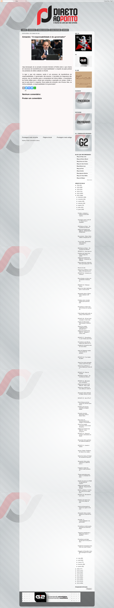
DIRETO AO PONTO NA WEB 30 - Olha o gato (84, 385)
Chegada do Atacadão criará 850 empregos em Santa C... (85, 552)
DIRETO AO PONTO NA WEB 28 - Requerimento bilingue (84, 487)
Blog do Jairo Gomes (82, 163)
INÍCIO (24, 30)
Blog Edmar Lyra (81, 166)
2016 (78, 577)
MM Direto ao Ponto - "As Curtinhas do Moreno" (84, 227)
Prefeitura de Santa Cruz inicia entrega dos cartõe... (84, 254)
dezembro (80, 197)
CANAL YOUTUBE (55, 30)
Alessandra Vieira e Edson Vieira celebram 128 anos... (84, 295)
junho (79, 209)
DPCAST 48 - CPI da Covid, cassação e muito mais (85, 319)
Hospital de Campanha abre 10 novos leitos (85, 346)
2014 (78, 581)
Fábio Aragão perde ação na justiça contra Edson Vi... (85, 314)
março (80, 562)
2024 (78, 189)
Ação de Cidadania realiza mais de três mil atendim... (84, 352)
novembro (80, 199)
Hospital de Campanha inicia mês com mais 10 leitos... (85, 546)
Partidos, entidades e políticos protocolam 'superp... (83, 214)
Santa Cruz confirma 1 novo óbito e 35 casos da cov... (85, 270)
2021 (78, 195)
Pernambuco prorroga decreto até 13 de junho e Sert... (85, 540)
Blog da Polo (80, 168)
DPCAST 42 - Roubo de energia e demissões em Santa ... (84, 435)
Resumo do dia (81, 267)
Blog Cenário (80, 171)
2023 (78, 191)
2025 (78, 187)
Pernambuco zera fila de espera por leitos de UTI (84, 342)
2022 (78, 193)
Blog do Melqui (81, 178)
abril (79, 560)
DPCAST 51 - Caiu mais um (85, 251)
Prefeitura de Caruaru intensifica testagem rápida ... (83, 408)
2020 (78, 569)
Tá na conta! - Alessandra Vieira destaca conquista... (84, 243)
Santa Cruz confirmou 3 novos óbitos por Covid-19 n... (85, 367)
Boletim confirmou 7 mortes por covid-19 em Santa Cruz (84, 491)
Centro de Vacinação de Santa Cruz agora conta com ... (84, 508)
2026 (78, 185)
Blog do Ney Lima (81, 156)
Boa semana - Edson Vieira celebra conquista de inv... (85, 237)
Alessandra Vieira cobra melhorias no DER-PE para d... (84, 462)
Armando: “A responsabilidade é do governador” (84, 521)
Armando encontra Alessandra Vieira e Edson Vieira (83, 414)
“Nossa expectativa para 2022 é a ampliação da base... (84, 475)
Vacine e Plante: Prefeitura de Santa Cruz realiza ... (84, 451)
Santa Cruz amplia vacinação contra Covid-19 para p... (84, 425)
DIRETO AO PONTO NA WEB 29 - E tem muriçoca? (84, 430)
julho (79, 207)
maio (79, 558)
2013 (78, 583)
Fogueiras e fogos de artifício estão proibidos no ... (84, 469)
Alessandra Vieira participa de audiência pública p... (84, 440)
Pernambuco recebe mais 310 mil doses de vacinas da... (84, 308)
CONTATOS (32, 30)
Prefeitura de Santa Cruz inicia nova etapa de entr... (84, 501)
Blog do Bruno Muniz (82, 159)
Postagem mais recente (30, 137)
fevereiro (80, 564)
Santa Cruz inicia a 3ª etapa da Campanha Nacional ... (85, 456)
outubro (80, 201)
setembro (80, 203)
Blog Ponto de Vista (82, 161)
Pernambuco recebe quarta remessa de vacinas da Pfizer (84, 527)
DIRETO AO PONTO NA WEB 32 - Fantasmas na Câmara (84, 259)
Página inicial (47, 137)
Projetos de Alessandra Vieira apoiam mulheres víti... (84, 323)
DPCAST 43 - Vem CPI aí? (84, 398)
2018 (78, 573)
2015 (78, 579)
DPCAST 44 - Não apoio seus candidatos (84, 381)
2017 (78, 575)
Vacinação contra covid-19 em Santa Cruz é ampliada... (84, 221)
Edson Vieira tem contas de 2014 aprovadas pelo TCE (85, 263)
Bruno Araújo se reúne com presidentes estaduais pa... (84, 279)
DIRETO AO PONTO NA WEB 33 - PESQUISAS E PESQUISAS (84, 231)
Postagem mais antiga (64, 137)
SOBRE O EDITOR (43, 30)
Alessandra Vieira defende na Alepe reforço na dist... (85, 393)
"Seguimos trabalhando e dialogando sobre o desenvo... (84, 534)
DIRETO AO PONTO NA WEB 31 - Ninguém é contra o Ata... (84, 332)
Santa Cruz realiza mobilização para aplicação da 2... (82, 327)
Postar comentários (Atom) (33, 140)
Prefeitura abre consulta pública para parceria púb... (84, 301)
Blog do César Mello (82, 175)
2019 (78, 571)
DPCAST (65, 30)
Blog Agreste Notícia (82, 173)
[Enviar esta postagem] (25, 90)
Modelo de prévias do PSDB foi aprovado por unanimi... (85, 482)
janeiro (80, 566)
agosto (80, 205)
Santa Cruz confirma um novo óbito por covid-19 (84, 388)
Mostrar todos (89, 179)
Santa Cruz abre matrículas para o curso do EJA (84, 289)
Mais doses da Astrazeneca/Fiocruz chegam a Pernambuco (84, 421)
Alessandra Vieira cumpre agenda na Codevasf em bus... (84, 514)
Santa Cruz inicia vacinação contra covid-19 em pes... (85, 363)
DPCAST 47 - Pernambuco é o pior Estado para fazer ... (85, 339)
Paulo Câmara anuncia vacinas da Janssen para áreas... (84, 403)
